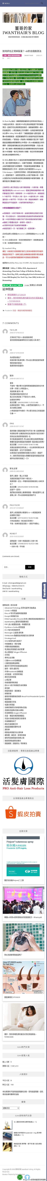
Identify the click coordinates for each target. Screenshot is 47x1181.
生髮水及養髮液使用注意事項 (15, 718)
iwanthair (28, 55)
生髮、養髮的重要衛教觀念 (12, 55)
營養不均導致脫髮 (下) (17, 304)
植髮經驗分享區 (10, 702)
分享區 (7, 655)
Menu (7, 3)
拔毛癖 (7, 688)
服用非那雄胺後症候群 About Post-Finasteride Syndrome (26, 696)
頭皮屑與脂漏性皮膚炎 (13, 741)
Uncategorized (10, 638)
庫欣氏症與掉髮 (10, 677)
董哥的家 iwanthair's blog (23, 30)
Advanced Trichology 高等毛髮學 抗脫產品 (20, 608)
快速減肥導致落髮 (11, 682)
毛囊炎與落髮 (10, 705)
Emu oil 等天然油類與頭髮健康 (16, 613)
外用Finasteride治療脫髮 (14, 671)
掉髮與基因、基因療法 (13, 691)
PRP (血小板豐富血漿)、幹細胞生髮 (17, 624)
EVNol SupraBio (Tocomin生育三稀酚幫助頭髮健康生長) (25, 619)
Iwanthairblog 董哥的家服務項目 (17, 622)
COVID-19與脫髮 (11, 610)
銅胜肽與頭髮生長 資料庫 (14, 732)
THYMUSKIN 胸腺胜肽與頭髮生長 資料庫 (19, 635)
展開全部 (6, 605)
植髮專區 (8, 699)
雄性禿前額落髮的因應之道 (14, 738)
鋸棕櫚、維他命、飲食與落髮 (15, 735)
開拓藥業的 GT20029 (17, 294)
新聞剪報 (8, 693)
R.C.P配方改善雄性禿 (12, 630)
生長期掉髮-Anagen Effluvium (16, 713)
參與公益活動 (10, 657)
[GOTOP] (27, 1177)
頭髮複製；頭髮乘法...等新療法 (16, 743)
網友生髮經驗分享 (11, 724)
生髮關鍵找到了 (10, 721)
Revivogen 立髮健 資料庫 (14, 633)
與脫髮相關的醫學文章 (13, 727)
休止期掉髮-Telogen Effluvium (16, 652)
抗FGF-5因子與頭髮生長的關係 (16, 685)
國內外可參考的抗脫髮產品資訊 (16, 666)
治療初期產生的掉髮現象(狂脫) (16, 707)
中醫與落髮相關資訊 (12, 646)
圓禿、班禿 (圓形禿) (12, 669)
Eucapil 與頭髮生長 (12, 616)
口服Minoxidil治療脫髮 (13, 660)
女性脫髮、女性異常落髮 (14, 674)
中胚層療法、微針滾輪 (13, 644)
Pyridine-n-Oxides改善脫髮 (15, 627)
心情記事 (8, 680)
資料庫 (7, 729)
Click (44, 590)
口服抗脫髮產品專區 (12, 663)
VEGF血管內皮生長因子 (13, 641)
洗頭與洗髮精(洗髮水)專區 (14, 710)
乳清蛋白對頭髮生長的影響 (14, 649)
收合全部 (14, 605)
